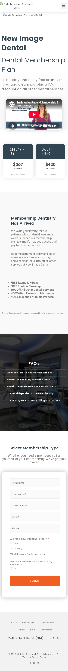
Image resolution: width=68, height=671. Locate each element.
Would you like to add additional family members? (31, 563)
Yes (16, 569)
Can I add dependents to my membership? (31, 393)
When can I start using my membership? (29, 372)
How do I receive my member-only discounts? (32, 386)
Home (14, 622)
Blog (32, 629)
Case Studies (47, 622)
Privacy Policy (39, 657)
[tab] (34, 372)
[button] (63, 6)
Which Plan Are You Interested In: (29, 554)
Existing (18, 548)
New (17, 543)
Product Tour (29, 622)
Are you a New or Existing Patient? (29, 539)
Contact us (46, 629)
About (22, 629)
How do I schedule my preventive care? (28, 379)
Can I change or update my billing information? (33, 400)
